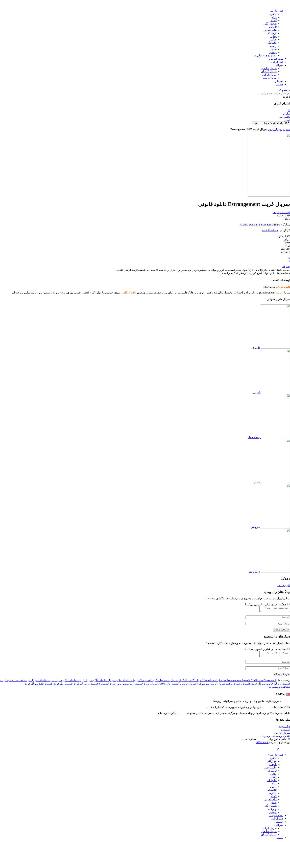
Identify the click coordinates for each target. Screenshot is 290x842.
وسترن (273, 52)
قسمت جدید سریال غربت (38, 683)
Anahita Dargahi (248, 224)
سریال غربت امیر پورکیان (210, 683)
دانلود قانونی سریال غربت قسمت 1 (259, 683)
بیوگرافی (272, 761)
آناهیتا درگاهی (129, 292)
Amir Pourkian (270, 230)
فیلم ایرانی (277, 61)
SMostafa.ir (262, 742)
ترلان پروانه (137, 680)
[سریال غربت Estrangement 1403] (269, 195)
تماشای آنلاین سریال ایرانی (92, 680)
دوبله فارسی (276, 58)
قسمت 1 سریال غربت (85, 683)
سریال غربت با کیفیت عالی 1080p (177, 683)
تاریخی (273, 26)
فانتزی (273, 793)
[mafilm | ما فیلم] (285, 5)
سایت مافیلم (232, 683)
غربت (279, 292)
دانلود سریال (283, 286)
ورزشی (272, 809)
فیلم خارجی (276, 10)
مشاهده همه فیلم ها (265, 55)
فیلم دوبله (284, 726)
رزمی (273, 45)
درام (274, 17)
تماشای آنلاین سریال (118, 680)
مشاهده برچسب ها (279, 686)
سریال (279, 65)
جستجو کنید (283, 90)
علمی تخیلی (270, 30)
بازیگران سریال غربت (175, 680)
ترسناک (272, 33)
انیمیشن (278, 81)
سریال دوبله (270, 77)
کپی (255, 123)
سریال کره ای (269, 71)
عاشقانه (272, 789)
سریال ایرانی (269, 74)
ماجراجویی (270, 799)
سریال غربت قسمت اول (144, 683)
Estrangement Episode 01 (240, 680)
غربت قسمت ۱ (107, 683)
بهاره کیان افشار (153, 680)
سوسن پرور (123, 683)
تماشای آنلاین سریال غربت (62, 680)
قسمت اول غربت (63, 683)
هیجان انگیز (270, 23)
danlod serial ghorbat (215, 680)
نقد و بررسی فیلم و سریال (275, 736)
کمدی (273, 20)
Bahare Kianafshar (269, 224)
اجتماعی (285, 212)
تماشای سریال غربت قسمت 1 (30, 680)
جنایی (273, 36)
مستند (279, 84)
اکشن (273, 14)
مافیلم (286, 129)
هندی (274, 49)
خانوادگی (272, 42)
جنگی (273, 39)
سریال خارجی (269, 68)
